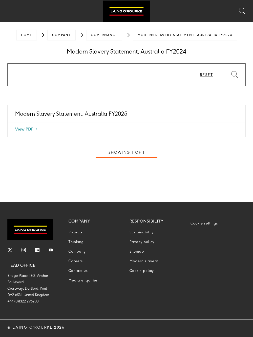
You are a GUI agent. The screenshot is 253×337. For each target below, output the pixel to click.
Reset (206, 75)
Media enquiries (83, 280)
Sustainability (141, 232)
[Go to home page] (126, 12)
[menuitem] (26, 35)
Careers (75, 261)
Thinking (76, 242)
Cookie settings (204, 223)
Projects (75, 232)
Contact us (78, 271)
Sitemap (136, 251)
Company (61, 35)
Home (26, 35)
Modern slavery (143, 261)
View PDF (26, 130)
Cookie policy (141, 271)
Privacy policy (141, 242)
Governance (104, 35)
